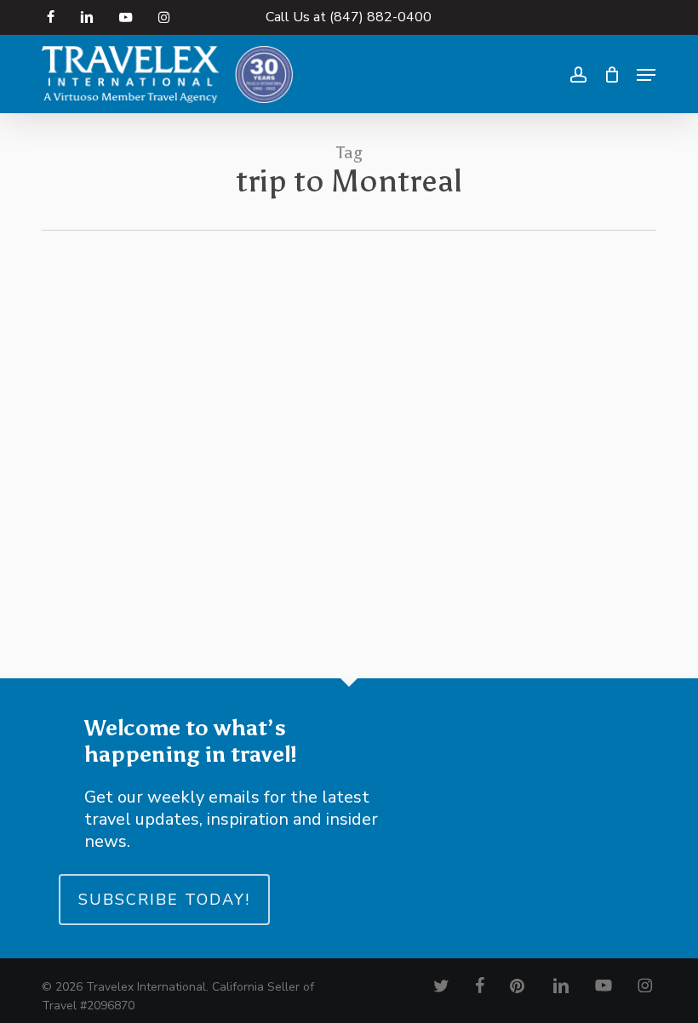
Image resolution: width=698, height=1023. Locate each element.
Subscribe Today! (164, 899)
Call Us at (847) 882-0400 (349, 17)
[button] (646, 74)
